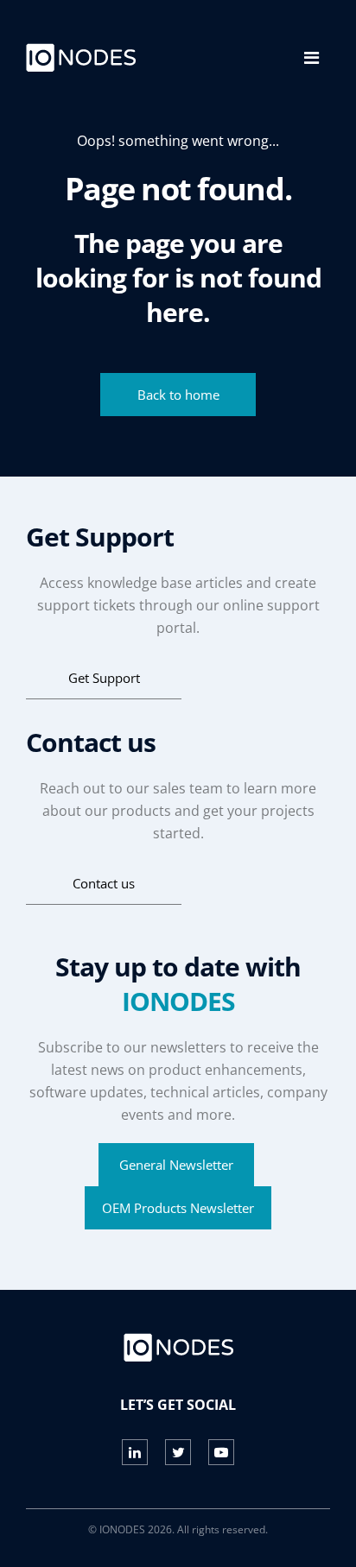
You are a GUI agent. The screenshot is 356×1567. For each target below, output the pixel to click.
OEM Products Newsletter (178, 1207)
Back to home (178, 394)
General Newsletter (176, 1164)
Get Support (104, 677)
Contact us (104, 883)
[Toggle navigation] (311, 58)
